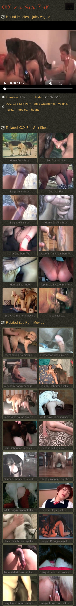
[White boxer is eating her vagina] (56, 402)
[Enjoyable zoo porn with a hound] (56, 588)
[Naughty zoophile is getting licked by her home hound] (56, 464)
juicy (10, 109)
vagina (62, 103)
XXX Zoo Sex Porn (25, 6)
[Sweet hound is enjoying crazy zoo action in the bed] (20, 340)
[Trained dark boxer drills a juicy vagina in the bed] (20, 557)
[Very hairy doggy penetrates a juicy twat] (20, 371)
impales (22, 109)
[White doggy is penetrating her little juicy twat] (20, 495)
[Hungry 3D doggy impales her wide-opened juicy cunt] (56, 526)
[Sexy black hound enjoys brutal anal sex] (20, 588)
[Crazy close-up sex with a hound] (56, 557)
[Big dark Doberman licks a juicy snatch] (56, 371)
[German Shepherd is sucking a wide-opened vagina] (20, 464)
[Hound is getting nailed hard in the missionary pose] (56, 433)
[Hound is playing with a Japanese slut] (56, 495)
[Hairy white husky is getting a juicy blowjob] (20, 526)
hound (35, 109)
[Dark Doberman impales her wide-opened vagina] (20, 433)
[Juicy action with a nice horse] (56, 340)
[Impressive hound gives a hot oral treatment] (20, 402)
